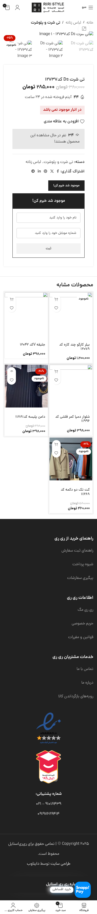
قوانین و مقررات (80, 637)
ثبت (48, 248)
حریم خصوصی (82, 624)
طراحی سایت (60, 864)
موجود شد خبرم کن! (66, 185)
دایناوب (33, 864)
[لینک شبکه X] (52, 171)
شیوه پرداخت (82, 564)
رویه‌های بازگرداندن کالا (75, 697)
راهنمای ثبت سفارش (77, 551)
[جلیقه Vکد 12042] (26, 313)
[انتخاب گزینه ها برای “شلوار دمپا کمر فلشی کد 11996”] (56, 371)
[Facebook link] (57, 171)
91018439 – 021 (48, 804)
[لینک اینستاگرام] (55, 780)
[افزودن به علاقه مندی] (56, 308)
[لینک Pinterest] (45, 171)
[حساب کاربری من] (17, 7)
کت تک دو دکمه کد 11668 (75, 492)
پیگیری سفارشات (80, 578)
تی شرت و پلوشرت (45, 23)
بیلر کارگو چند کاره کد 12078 (74, 347)
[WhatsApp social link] (48, 780)
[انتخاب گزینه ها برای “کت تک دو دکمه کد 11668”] (56, 444)
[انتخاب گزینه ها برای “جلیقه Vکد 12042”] (11, 299)
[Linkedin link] (39, 171)
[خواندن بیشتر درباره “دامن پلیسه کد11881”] (11, 371)
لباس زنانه (73, 23)
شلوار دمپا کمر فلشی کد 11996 (72, 419)
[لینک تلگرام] (33, 171)
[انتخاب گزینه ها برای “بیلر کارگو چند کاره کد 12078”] (56, 299)
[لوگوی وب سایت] (48, 8)
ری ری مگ (85, 610)
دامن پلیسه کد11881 (30, 417)
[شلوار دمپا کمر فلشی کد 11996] (71, 386)
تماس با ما (85, 669)
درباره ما (87, 683)
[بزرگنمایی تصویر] (84, 28)
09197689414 (48, 814)
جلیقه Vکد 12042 (32, 345)
